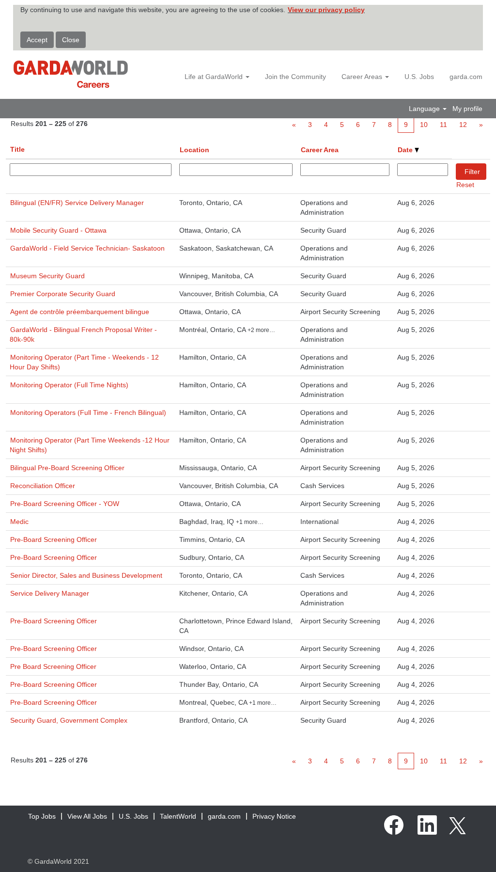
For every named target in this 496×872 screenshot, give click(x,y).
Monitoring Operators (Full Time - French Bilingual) (88, 412)
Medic (19, 521)
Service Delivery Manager (49, 593)
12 (463, 124)
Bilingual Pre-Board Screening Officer (67, 468)
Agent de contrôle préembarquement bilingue (79, 312)
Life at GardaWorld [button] (215, 76)
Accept (37, 40)
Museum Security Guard (47, 276)
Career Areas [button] (362, 76)
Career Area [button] (320, 150)
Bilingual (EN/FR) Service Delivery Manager (77, 202)
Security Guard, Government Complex (68, 720)
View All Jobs (87, 816)
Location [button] (194, 150)
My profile (467, 108)
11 (443, 124)
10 (424, 124)
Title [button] (17, 149)
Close (70, 40)
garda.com (466, 76)
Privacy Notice (274, 816)
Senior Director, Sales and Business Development (86, 575)
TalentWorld (178, 816)
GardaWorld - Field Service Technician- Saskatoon (87, 248)
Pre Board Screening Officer (53, 666)
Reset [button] (465, 185)
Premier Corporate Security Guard (62, 294)
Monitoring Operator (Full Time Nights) (69, 385)
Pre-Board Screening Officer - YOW (64, 503)
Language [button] (425, 108)
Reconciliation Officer (42, 486)
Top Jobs (42, 816)
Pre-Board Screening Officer (53, 539)
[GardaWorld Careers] (70, 74)
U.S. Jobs (419, 76)
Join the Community (295, 76)
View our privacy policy (326, 10)
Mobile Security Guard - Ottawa (58, 230)
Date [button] (406, 150)
